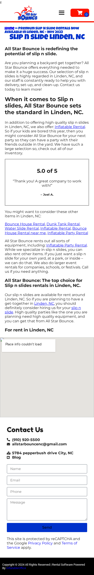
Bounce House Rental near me (46, 230)
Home (9, 29)
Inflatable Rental (70, 127)
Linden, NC (44, 303)
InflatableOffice (16, 568)
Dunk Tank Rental (63, 224)
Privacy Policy (40, 543)
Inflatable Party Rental (67, 233)
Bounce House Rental (25, 224)
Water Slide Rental (22, 228)
